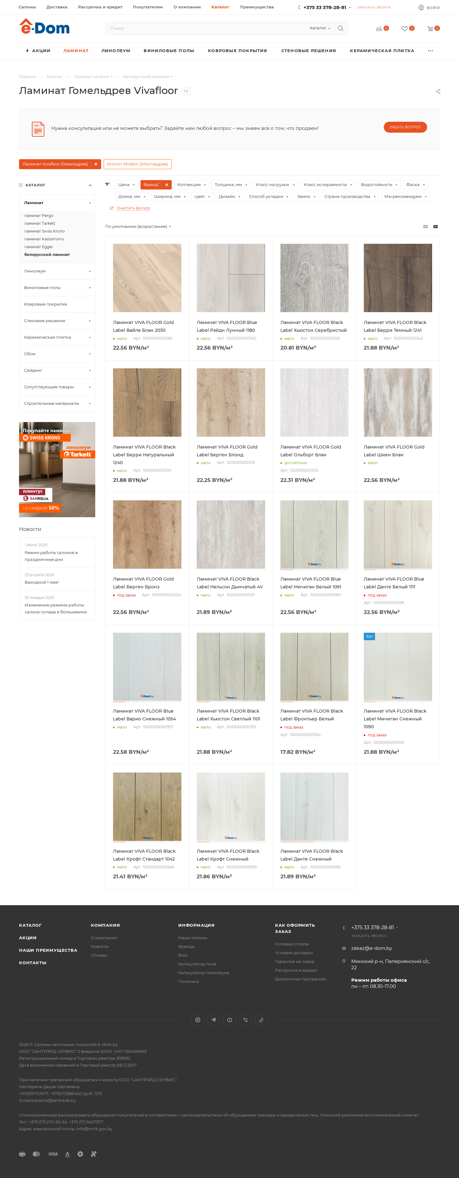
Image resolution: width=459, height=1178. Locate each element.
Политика (188, 981)
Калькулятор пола (197, 963)
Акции (28, 937)
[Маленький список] (425, 226)
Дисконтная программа (300, 978)
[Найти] (340, 28)
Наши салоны (192, 937)
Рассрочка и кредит (296, 970)
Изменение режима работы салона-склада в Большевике (56, 608)
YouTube (229, 1020)
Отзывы (99, 955)
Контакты (32, 962)
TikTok (261, 1020)
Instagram (198, 1020)
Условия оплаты (292, 943)
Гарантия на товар (294, 961)
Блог (183, 955)
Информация (196, 925)
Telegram (213, 1020)
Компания (105, 925)
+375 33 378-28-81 (325, 7)
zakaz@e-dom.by (371, 948)
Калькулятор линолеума (204, 972)
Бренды (186, 946)
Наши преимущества (48, 950)
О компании (104, 937)
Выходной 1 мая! (42, 582)
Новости (30, 529)
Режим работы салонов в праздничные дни (51, 556)
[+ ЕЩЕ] (431, 50)
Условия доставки (294, 952)
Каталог (30, 925)
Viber (245, 1020)
